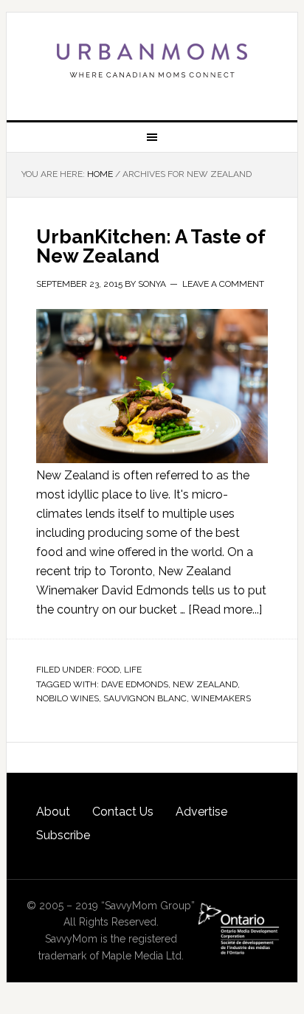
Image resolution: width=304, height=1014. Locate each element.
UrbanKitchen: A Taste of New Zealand (150, 246)
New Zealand (205, 684)
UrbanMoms (152, 60)
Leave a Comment (223, 284)
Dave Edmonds (134, 684)
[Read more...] (225, 610)
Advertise (201, 812)
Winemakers (221, 698)
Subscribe (63, 835)
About (53, 812)
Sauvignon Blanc (145, 698)
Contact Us (122, 812)
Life (133, 669)
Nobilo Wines (67, 698)
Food (108, 669)
